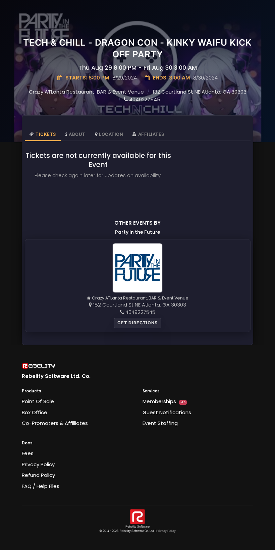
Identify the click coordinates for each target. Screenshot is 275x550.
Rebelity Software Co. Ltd (137, 531)
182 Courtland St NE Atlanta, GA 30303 (199, 91)
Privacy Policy (38, 464)
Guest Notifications (167, 412)
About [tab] (77, 134)
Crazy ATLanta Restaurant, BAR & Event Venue (86, 91)
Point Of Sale (38, 401)
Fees (28, 453)
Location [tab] (111, 134)
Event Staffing (160, 423)
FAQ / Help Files (40, 486)
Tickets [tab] (46, 134)
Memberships (164, 401)
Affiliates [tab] (151, 134)
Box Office (34, 412)
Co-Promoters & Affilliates (55, 423)
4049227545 (144, 99)
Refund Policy (38, 475)
